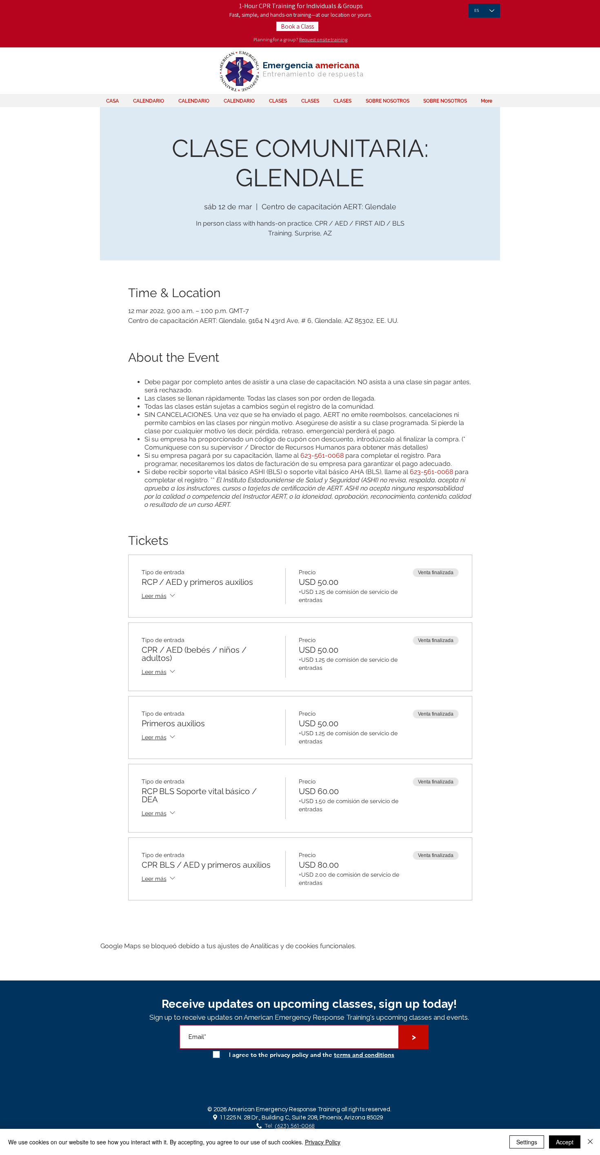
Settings (526, 1142)
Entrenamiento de (294, 74)
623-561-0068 (322, 455)
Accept (564, 1142)
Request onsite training (323, 39)
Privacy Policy (322, 1142)
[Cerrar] (590, 1141)
